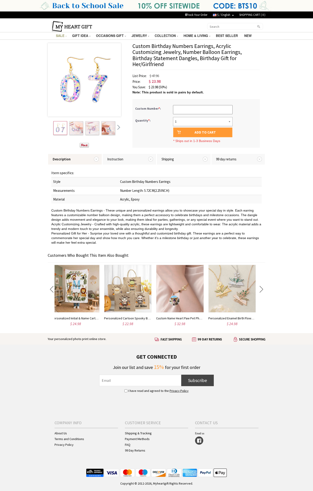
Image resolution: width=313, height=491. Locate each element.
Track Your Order (197, 15)
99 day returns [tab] (226, 159)
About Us (61, 433)
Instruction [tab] (115, 159)
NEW (248, 35)
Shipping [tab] (168, 159)
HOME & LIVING (196, 35)
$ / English (224, 15)
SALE (60, 35)
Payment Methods (137, 439)
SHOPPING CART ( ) (252, 15)
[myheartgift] (72, 26)
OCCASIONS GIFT (110, 35)
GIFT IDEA (80, 35)
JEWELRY (140, 35)
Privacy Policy (179, 391)
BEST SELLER (227, 35)
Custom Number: (148, 109)
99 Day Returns (135, 450)
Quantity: (143, 121)
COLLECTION (166, 35)
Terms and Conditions (69, 439)
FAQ (127, 445)
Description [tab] (62, 159)
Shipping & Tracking (138, 433)
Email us (199, 433)
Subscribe (197, 380)
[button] (52, 289)
